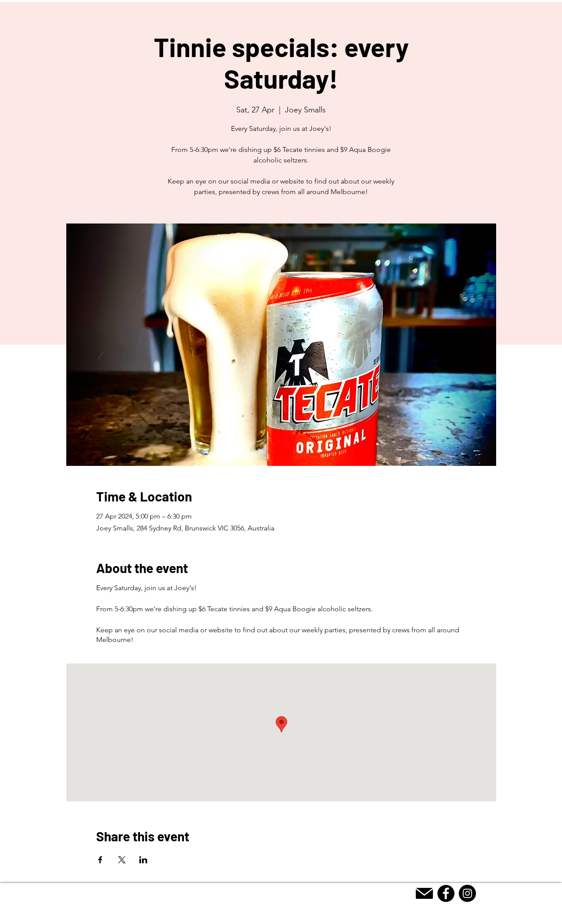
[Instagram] (467, 893)
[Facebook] (445, 893)
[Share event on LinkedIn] (143, 859)
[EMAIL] (424, 893)
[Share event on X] (122, 859)
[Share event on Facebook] (100, 859)
